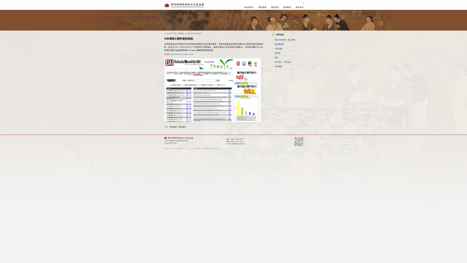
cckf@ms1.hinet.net (238, 144)
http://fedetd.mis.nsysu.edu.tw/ (182, 54)
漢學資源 (275, 7)
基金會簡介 (249, 7)
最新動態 (287, 7)
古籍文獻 (278, 48)
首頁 (174, 33)
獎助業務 (262, 7)
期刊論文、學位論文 (178, 127)
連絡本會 (299, 7)
